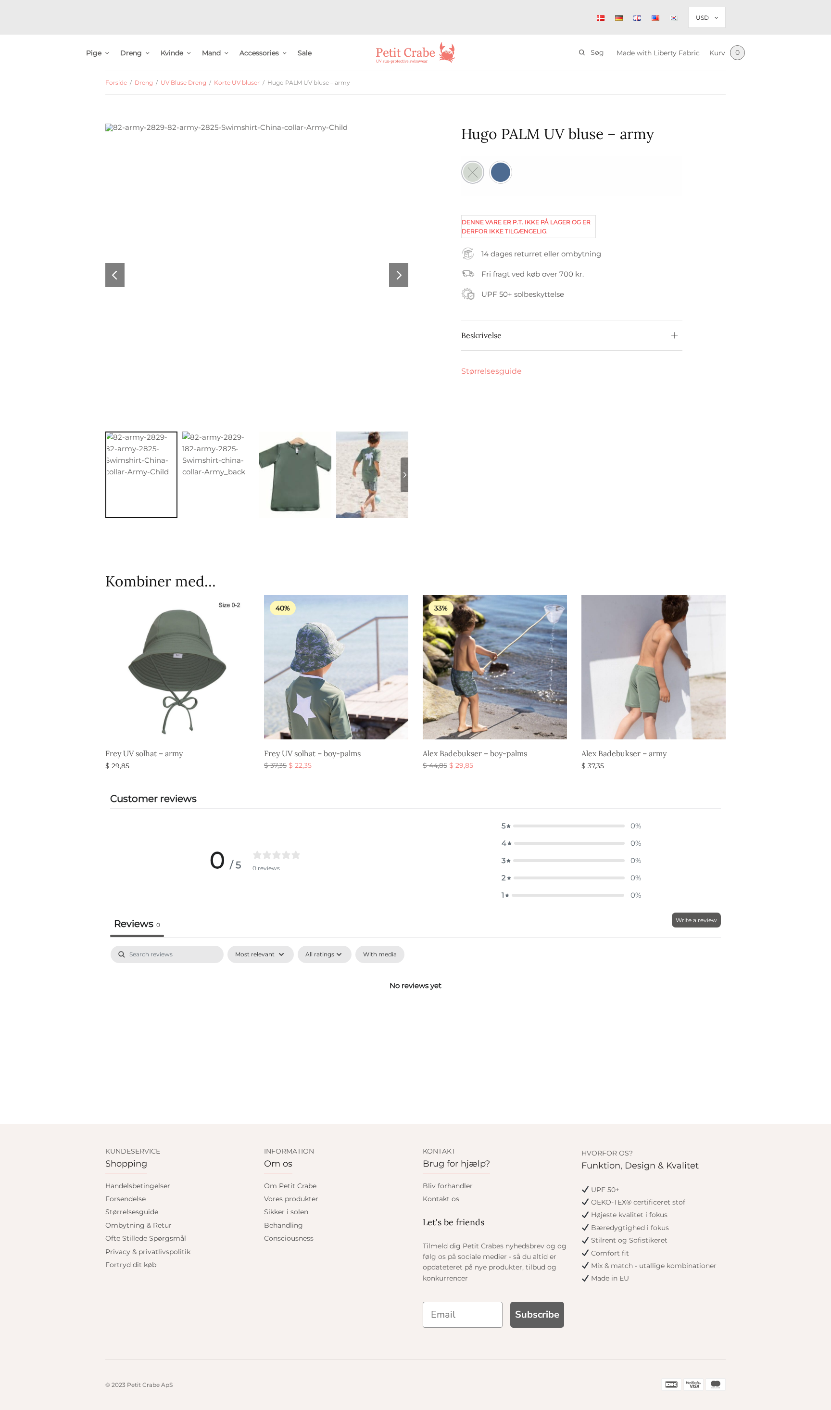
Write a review (696, 920)
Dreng (131, 53)
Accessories (259, 53)
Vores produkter (291, 1198)
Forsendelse (125, 1198)
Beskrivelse (481, 335)
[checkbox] (379, 954)
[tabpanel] (415, 1018)
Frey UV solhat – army (144, 753)
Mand (211, 53)
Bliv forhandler (448, 1185)
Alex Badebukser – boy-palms (475, 753)
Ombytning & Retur (138, 1225)
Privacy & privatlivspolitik (147, 1251)
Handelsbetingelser (137, 1185)
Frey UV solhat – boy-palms (312, 753)
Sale (305, 53)
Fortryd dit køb (130, 1264)
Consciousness (289, 1238)
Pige (93, 53)
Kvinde (172, 53)
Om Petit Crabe (290, 1185)
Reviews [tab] (137, 923)
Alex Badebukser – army (624, 753)
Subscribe (537, 1314)
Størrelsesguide (491, 371)
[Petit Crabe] (415, 53)
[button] (571, 826)
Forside (116, 82)
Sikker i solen (286, 1211)
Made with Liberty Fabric (658, 53)
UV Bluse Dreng (183, 82)
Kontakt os (441, 1198)
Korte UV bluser (237, 82)
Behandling (283, 1225)
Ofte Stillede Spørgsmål (145, 1238)
